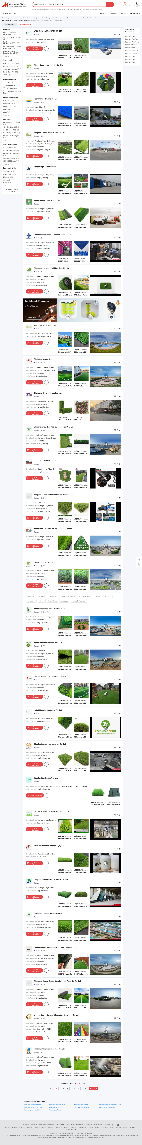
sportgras (108, 596)
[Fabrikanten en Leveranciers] (14, 4)
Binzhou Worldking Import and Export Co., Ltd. (52, 676)
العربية (97, 1127)
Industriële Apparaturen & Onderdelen (12, 47)
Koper (102, 13)
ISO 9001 (8, 100)
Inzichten (107, 1124)
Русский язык (82, 1127)
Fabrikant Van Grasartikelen (32, 1104)
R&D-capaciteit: (31, 147)
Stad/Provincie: (31, 42)
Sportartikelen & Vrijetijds (12, 38)
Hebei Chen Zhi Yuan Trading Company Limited (53, 528)
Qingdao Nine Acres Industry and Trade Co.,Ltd (52, 234)
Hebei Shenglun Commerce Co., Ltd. (48, 642)
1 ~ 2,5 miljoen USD (11, 133)
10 (75, 1083)
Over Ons (26, 1124)
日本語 (36, 1127)
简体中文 (21, 1127)
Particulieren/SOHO (11, 72)
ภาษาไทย (118, 1127)
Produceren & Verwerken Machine (11, 43)
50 (84, 1083)
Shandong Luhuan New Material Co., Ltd (50, 913)
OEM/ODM (9, 82)
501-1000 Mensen (11, 161)
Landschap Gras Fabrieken (107, 1107)
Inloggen (137, 6)
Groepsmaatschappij (12, 69)
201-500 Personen (11, 158)
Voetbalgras (31, 601)
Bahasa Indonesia (71, 1129)
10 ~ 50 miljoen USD (11, 127)
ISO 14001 (9, 103)
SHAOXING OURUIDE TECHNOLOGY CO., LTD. (52, 812)
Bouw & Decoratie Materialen (9, 33)
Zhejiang (8, 177)
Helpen (113, 13)
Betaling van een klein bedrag (12, 92)
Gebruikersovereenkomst (46, 1124)
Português (66, 1127)
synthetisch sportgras (67, 596)
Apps (123, 13)
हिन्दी (111, 1127)
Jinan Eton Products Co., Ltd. (45, 461)
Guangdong (9, 174)
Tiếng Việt (132, 1127)
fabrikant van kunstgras (58, 9)
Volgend (92, 1089)
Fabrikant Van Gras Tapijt (57, 1104)
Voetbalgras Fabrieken (56, 1110)
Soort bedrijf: (30, 107)
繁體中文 (29, 1127)
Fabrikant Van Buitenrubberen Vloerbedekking (110, 1104)
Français (43, 1127)
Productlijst (9, 24)
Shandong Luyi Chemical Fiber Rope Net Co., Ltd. (53, 268)
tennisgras (64, 601)
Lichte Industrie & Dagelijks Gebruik (11, 52)
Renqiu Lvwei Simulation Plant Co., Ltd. (49, 1049)
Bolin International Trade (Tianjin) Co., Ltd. (51, 845)
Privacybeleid (60, 1124)
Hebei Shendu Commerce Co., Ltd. (47, 200)
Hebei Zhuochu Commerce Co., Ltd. (48, 710)
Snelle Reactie (10, 85)
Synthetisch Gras (85, 596)
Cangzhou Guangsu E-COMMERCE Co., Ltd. (51, 879)
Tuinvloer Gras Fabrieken (81, 1107)
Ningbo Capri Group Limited (45, 166)
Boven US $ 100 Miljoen (11, 136)
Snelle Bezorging (11, 88)
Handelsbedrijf (11, 63)
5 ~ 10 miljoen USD (11, 130)
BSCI (6, 112)
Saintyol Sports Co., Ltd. (43, 562)
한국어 (91, 1127)
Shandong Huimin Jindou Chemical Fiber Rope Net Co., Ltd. (57, 981)
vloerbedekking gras (79, 601)
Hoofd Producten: (32, 39)
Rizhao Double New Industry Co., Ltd (48, 65)
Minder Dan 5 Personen (11, 154)
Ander (6, 75)
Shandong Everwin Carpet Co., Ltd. (48, 393)
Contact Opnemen (35, 48)
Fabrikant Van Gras (55, 1107)
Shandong (9, 171)
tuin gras (98, 596)
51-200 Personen (11, 151)
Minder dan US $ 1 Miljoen (12, 123)
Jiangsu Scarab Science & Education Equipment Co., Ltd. (56, 1015)
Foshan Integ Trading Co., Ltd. (46, 99)
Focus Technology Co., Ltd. (68, 1133)
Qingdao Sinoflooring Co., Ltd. (46, 778)
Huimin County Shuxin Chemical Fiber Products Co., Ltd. (56, 947)
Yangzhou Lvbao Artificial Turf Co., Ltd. (49, 132)
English (14, 1127)
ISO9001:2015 (10, 106)
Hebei (7, 183)
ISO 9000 (8, 109)
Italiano (73, 1127)
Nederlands (104, 1127)
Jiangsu (8, 180)
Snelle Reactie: (30, 76)
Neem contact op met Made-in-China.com (79, 1124)
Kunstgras (30, 596)
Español (50, 1127)
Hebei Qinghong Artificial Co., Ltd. (50, 608)
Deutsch (57, 1127)
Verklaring (34, 1124)
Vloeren (41, 601)
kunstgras (41, 596)
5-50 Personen (10, 148)
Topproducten (98, 1124)
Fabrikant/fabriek (11, 66)
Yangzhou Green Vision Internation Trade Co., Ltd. (54, 494)
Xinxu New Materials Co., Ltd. (45, 325)
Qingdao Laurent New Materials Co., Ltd (50, 744)
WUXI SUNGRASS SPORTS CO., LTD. (48, 31)
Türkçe (125, 1127)
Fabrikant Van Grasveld (81, 1104)
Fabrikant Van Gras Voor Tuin (33, 1107)
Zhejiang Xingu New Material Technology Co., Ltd (53, 427)
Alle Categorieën (10, 13)
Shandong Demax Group (43, 359)
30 (79, 1083)
